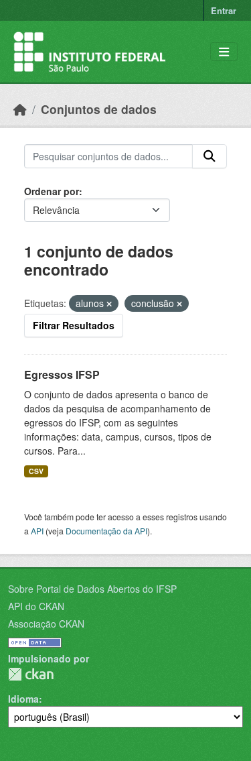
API (37, 530)
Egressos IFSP (62, 374)
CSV (36, 471)
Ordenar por (51, 191)
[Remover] (109, 303)
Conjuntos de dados (99, 109)
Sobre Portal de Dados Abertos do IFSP (92, 588)
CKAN (31, 674)
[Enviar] (209, 156)
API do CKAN (36, 606)
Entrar (223, 10)
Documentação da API (106, 530)
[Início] (20, 109)
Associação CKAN (46, 623)
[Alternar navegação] (224, 52)
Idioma (23, 698)
